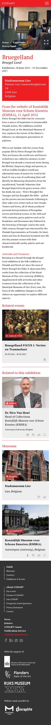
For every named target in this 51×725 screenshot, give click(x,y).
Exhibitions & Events (15, 579)
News (7, 619)
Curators (10, 575)
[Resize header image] (46, 42)
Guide (9, 566)
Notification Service (15, 630)
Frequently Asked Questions (19, 603)
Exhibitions (19, 42)
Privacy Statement (14, 607)
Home (5, 42)
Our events (11, 591)
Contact (10, 611)
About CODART (15, 587)
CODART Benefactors (16, 634)
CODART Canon (13, 626)
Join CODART (12, 599)
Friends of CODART (15, 595)
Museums (10, 571)
